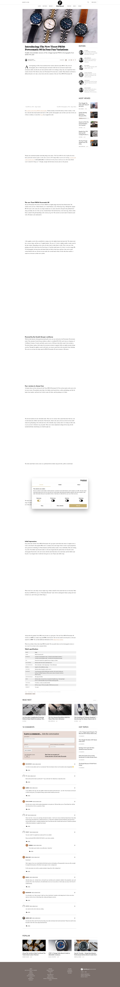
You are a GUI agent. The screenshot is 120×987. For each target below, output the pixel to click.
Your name (26, 744)
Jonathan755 (28, 892)
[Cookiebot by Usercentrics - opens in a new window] (81, 481)
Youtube (70, 973)
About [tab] (78, 484)
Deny (42, 505)
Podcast (69, 6)
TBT (50, 973)
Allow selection (60, 505)
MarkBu (27, 787)
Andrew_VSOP (29, 918)
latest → (95, 700)
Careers (31, 973)
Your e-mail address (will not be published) (57, 744)
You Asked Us (50, 974)
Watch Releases (28, 693)
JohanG (27, 877)
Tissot (41, 114)
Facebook (69, 970)
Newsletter (31, 978)
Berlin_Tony (28, 857)
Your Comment (26, 736)
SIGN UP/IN (94, 2)
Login (27, 756)
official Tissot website (58, 639)
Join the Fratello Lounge (31, 970)
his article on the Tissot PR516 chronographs (36, 110)
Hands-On (50, 971)
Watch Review (50, 977)
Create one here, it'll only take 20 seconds (55, 756)
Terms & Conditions (85, 975)
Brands (50, 6)
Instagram (69, 971)
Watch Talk (50, 975)
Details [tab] (60, 484)
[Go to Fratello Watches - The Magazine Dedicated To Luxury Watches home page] (60, 1)
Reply (29, 770)
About (74, 6)
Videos (79, 6)
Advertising (31, 974)
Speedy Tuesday (50, 970)
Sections (45, 6)
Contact (31, 980)
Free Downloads (31, 975)
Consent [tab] (41, 484)
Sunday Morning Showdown (50, 978)
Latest (39, 6)
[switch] (53, 501)
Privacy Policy (84, 976)
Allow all (78, 505)
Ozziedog (31, 845)
